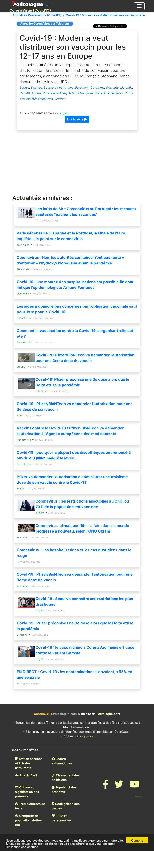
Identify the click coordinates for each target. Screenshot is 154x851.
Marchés (126, 87)
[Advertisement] (77, 162)
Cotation (48, 93)
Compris (137, 840)
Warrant (60, 99)
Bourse (24, 87)
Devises (36, 87)
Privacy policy (85, 736)
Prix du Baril (28, 775)
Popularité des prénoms (64, 789)
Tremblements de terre (30, 806)
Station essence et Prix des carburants (28, 763)
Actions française (80, 93)
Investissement (78, 87)
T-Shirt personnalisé (61, 818)
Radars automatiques (62, 761)
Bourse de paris (55, 87)
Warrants (112, 87)
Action (36, 93)
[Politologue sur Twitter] (119, 786)
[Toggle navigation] (139, 6)
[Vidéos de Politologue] (134, 786)
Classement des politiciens (66, 777)
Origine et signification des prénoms (27, 791)
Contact (137, 796)
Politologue (104, 714)
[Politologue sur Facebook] (105, 786)
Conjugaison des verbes (66, 806)
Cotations (97, 87)
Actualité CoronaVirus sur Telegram (44, 23)
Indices (61, 93)
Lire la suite (75, 119)
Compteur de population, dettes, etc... (28, 820)
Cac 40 (25, 93)
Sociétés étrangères (108, 93)
